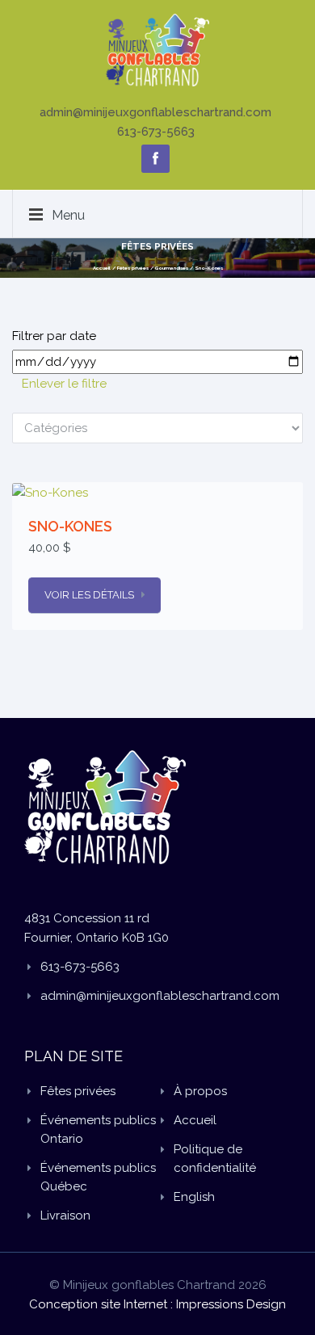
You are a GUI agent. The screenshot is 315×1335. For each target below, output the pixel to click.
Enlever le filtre (64, 383)
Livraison (65, 1215)
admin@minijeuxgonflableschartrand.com (155, 112)
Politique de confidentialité (215, 1158)
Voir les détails (89, 595)
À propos (200, 1091)
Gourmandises (171, 268)
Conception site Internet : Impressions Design (157, 1304)
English (194, 1197)
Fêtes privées (133, 268)
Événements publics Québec (98, 1177)
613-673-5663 (156, 131)
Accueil (102, 268)
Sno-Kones (209, 268)
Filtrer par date (54, 336)
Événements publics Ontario (98, 1129)
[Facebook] (155, 159)
